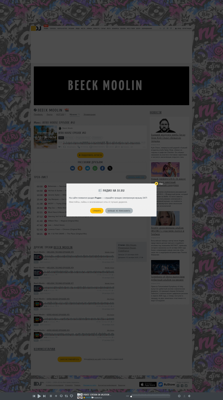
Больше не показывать (119, 211)
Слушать (97, 211)
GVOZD (88, 397)
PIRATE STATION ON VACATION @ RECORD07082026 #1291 (97, 394)
